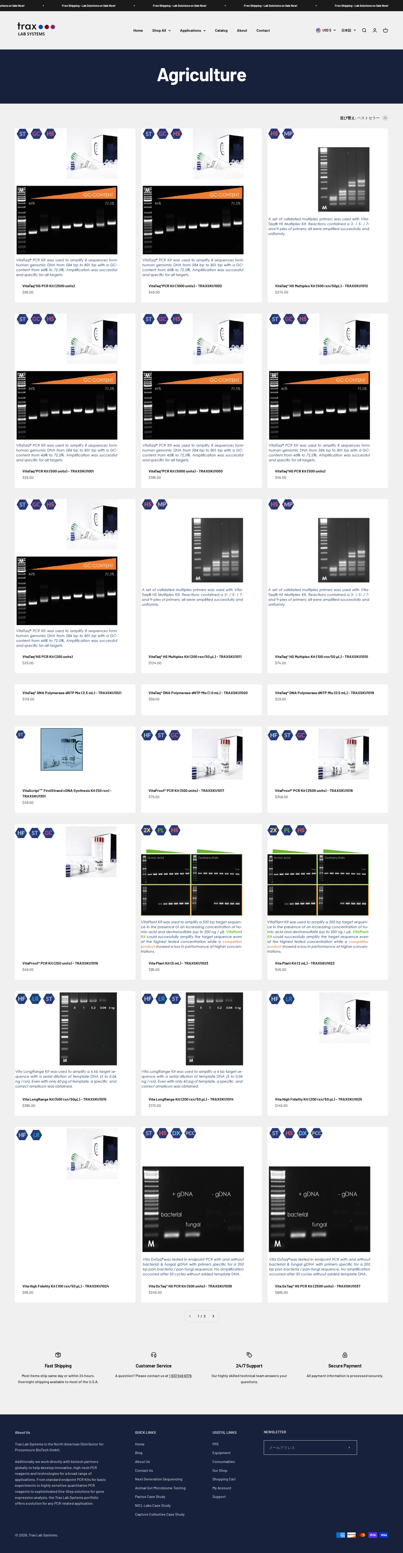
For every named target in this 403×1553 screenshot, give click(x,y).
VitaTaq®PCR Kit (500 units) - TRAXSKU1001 (58, 471)
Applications (190, 30)
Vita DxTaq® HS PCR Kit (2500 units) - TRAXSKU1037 (317, 1286)
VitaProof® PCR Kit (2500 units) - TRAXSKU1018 (314, 790)
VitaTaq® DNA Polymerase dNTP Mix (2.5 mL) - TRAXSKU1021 (72, 692)
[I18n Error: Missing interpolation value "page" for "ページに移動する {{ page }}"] (213, 1316)
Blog (138, 1452)
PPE (215, 1444)
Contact (263, 30)
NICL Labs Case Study (153, 1505)
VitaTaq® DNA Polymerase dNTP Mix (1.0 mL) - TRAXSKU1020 (198, 692)
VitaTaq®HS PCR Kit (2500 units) (48, 285)
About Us (142, 1461)
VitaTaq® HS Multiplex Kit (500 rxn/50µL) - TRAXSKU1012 (321, 285)
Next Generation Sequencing (158, 1479)
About (242, 30)
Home (138, 30)
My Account (221, 1488)
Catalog (221, 30)
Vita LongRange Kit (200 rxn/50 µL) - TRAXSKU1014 (191, 1099)
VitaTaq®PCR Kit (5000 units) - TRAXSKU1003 (186, 471)
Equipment (221, 1452)
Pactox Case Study (150, 1496)
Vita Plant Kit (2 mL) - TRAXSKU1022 (305, 963)
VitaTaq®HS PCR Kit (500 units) (300, 471)
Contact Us (144, 1470)
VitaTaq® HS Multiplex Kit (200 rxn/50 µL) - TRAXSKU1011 (195, 656)
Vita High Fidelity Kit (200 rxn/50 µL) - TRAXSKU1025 (318, 1099)
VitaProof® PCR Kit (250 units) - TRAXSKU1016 (60, 963)
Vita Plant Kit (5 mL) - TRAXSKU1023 (178, 963)
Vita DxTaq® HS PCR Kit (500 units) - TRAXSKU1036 (190, 1286)
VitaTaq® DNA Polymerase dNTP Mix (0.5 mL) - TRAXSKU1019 (324, 692)
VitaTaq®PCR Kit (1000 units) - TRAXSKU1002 (185, 285)
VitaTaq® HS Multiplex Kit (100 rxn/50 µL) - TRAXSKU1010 (321, 656)
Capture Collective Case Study (160, 1514)
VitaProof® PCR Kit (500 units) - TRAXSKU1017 (186, 790)
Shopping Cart (224, 1479)
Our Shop (219, 1470)
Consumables (223, 1461)
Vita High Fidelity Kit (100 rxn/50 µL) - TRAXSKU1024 (65, 1286)
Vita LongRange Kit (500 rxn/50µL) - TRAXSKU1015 (64, 1099)
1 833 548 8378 (180, 1375)
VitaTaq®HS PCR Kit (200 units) (47, 656)
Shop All (159, 30)
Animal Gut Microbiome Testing (160, 1488)
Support (219, 1496)
